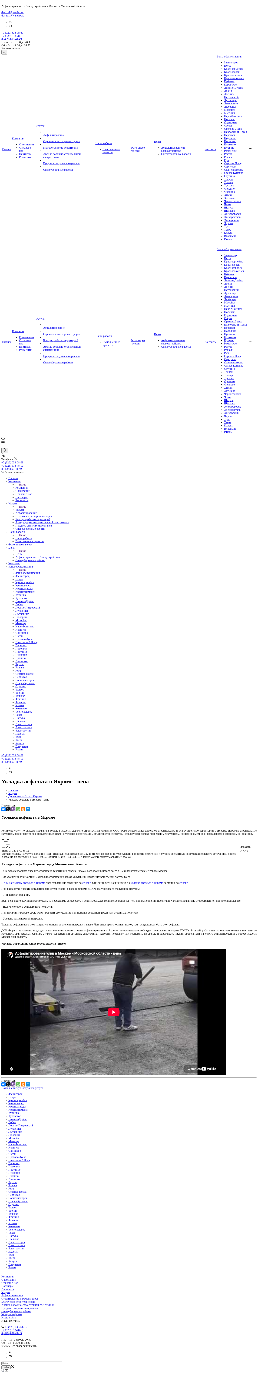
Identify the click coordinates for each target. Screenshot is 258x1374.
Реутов (228, 153)
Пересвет (229, 135)
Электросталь (232, 217)
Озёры (228, 125)
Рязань (228, 239)
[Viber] (13, 809)
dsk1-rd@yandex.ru (12, 12)
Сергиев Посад (233, 163)
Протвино (230, 141)
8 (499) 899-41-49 (11, 38)
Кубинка (229, 81)
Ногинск (229, 119)
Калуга (228, 232)
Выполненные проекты (111, 151)
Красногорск (232, 71)
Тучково (229, 185)
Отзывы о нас (9, 1282)
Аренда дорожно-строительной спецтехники (28, 1304)
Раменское (230, 150)
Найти (6, 1367)
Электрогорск (232, 213)
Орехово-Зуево (233, 128)
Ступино (229, 176)
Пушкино (230, 144)
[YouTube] (10, 26)
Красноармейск (233, 68)
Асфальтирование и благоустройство (173, 149)
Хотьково (229, 198)
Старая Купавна (233, 172)
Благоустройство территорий (60, 147)
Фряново (229, 191)
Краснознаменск (234, 78)
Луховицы (230, 100)
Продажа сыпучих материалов (61, 163)
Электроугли (231, 220)
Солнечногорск (233, 169)
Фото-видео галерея (138, 149)
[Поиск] (4, 52)
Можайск (229, 109)
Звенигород (231, 62)
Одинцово (230, 122)
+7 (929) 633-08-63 (12, 32)
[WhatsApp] (18, 809)
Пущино (229, 147)
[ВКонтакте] (3, 809)
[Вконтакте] (10, 22)
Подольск (230, 138)
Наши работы (103, 143)
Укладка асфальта (11, 1314)
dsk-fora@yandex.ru (12, 15)
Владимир (230, 235)
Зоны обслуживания (229, 56)
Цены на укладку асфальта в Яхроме (23, 882)
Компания (18, 138)
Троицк (228, 182)
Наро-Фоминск (233, 116)
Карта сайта (8, 1317)
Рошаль (228, 157)
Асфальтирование (54, 135)
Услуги (40, 125)
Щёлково (229, 210)
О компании (26, 144)
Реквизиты (25, 157)
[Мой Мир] (28, 809)
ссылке (86, 882)
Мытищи (229, 112)
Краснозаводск (233, 75)
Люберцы (230, 106)
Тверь (227, 229)
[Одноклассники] (23, 809)
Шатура (228, 207)
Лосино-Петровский (231, 96)
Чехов (227, 204)
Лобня (228, 90)
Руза (226, 160)
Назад (22, 484)
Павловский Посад (235, 131)
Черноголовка (232, 201)
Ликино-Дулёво (233, 87)
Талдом (228, 179)
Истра (227, 65)
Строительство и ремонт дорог (61, 141)
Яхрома (228, 223)
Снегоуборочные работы (58, 169)
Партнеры (25, 153)
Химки (228, 194)
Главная (6, 149)
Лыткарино (231, 103)
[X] (8, 809)
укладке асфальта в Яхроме (147, 882)
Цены (157, 141)
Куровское (230, 84)
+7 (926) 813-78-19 (12, 35)
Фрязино (229, 188)
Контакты (210, 149)
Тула (227, 226)
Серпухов (230, 166)
